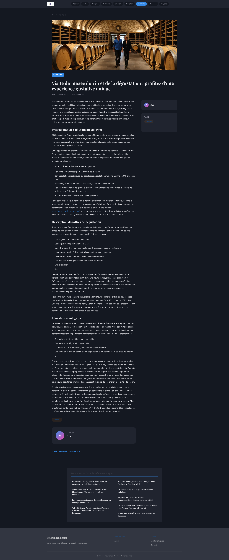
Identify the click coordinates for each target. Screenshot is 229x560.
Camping (106, 4)
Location (129, 4)
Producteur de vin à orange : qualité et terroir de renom (137, 514)
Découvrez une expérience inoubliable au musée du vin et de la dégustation (89, 482)
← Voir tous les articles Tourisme (66, 451)
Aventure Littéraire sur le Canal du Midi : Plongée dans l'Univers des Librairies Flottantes (89, 492)
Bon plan (95, 4)
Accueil (75, 4)
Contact (154, 545)
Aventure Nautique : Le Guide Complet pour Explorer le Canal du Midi (136, 482)
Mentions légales (157, 541)
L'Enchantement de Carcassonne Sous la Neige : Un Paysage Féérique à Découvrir (137, 506)
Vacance (153, 4)
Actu (85, 4)
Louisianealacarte (57, 537)
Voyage (164, 4)
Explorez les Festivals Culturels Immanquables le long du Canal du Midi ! (135, 498)
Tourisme (141, 4)
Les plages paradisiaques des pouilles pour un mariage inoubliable (91, 501)
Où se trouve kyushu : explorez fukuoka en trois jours (135, 490)
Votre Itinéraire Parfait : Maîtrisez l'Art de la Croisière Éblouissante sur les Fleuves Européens (90, 510)
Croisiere (118, 4)
